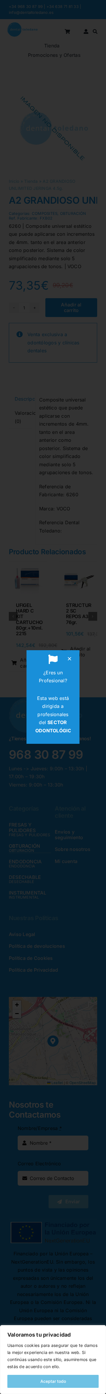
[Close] (69, 658)
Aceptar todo (53, 1381)
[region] (53, 1359)
